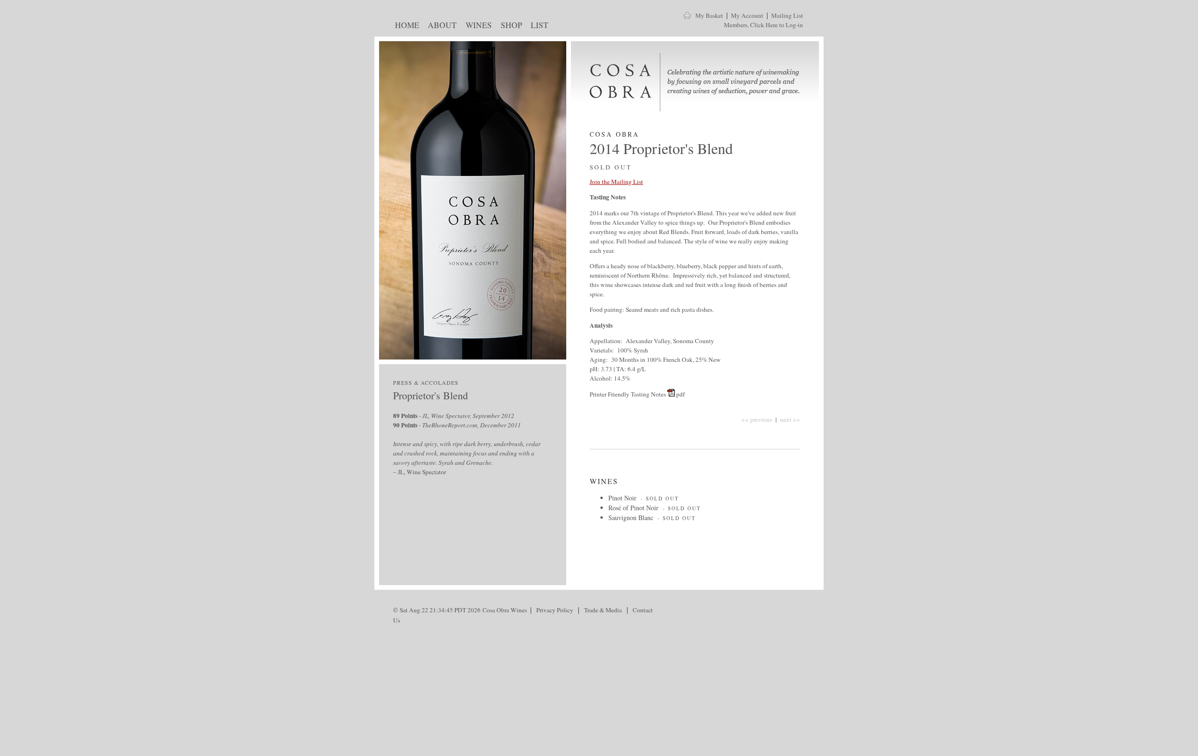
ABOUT (440, 26)
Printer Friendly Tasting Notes (628, 394)
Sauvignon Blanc (630, 517)
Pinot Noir (622, 497)
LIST (538, 26)
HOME (405, 26)
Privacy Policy (554, 610)
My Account (747, 15)
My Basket (709, 15)
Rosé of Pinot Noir (633, 507)
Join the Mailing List (616, 181)
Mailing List (787, 15)
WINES (476, 26)
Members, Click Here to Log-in (763, 25)
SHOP (509, 26)
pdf (680, 394)
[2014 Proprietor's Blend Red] (671, 394)
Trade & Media (603, 610)
